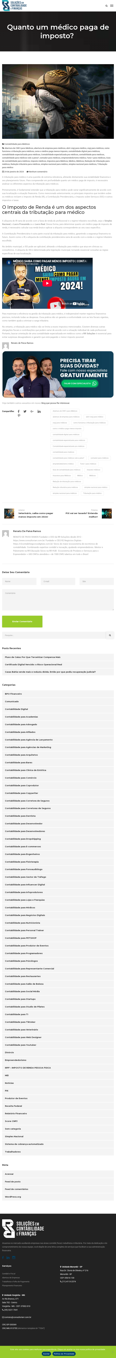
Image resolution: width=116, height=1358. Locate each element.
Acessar (9, 1174)
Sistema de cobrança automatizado (24, 1144)
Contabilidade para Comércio (20, 778)
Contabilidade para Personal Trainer (24, 930)
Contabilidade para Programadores (24, 953)
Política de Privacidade (64, 1354)
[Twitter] (24, 412)
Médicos (80, 161)
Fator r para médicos (96, 158)
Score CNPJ (11, 1121)
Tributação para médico (92, 493)
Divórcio (9, 1052)
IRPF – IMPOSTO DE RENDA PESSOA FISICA (28, 1068)
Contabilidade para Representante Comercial (29, 968)
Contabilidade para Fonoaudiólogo (23, 869)
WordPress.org (13, 1197)
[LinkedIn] (39, 412)
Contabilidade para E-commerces (23, 846)
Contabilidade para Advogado (21, 724)
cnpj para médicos (95, 148)
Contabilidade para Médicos (17, 144)
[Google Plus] (32, 412)
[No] (112, 1351)
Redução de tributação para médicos (67, 482)
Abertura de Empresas (11, 1278)
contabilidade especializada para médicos (21, 154)
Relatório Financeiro (16, 1113)
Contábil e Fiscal (8, 1274)
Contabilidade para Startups (20, 999)
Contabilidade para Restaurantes (23, 976)
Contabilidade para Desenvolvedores (25, 831)
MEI (7, 1075)
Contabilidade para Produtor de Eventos (27, 945)
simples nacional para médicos (82, 164)
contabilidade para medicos (91, 154)
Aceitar (46, 1354)
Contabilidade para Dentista (20, 816)
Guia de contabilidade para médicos (66, 470)
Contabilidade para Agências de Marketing (28, 747)
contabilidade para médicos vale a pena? (20, 158)
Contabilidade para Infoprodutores (24, 892)
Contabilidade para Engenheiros (22, 854)
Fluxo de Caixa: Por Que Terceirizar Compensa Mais (32, 657)
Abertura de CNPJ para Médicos (19, 148)
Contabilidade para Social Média (22, 991)
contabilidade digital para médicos (84, 151)
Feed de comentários (16, 1189)
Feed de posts (13, 1181)
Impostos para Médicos (57, 161)
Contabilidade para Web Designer (23, 1037)
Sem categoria (13, 1129)
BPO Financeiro (13, 694)
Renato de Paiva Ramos (22, 343)
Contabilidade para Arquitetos (21, 755)
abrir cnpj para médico (76, 148)
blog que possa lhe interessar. (55, 403)
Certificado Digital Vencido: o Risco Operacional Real (33, 664)
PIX (6, 1090)
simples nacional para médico (54, 164)
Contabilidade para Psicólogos (21, 961)
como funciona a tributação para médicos (89, 423)
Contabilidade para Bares (18, 762)
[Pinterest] (19, 416)
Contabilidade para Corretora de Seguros (27, 801)
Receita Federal (13, 1106)
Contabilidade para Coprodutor (22, 785)
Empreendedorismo (15, 1060)
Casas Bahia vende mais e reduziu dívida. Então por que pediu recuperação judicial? (50, 672)
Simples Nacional (14, 1136)
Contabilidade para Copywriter (21, 793)
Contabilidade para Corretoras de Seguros (28, 808)
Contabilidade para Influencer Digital (25, 884)
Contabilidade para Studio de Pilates (25, 1006)
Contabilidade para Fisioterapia (22, 862)
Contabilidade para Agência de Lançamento (29, 739)
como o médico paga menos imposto (51, 151)
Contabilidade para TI (16, 1014)
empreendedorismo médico (73, 158)
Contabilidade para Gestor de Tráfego (25, 877)
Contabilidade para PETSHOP (20, 938)
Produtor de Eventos (16, 1098)
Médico (72, 161)
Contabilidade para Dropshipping (23, 839)
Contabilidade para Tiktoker (20, 1022)
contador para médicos (50, 158)
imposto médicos (38, 161)
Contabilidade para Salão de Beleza (24, 984)
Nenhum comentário (38, 172)
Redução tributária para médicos (25, 164)
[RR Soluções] (14, 5)
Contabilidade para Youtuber (20, 1045)
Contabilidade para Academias (21, 717)
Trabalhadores (13, 1152)
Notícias (9, 1083)
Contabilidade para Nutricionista (22, 923)
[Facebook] (18, 412)
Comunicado (12, 701)
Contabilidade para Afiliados (20, 732)
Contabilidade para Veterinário (21, 1029)
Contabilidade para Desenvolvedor (23, 823)
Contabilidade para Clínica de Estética (25, 770)
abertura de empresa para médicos (49, 148)
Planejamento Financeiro (12, 1285)
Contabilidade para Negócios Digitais (25, 915)
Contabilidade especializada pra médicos (59, 154)
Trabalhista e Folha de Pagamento (15, 1282)
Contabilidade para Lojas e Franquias (25, 900)
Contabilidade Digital (16, 709)
